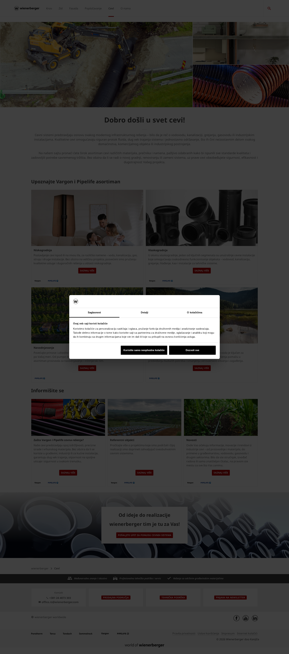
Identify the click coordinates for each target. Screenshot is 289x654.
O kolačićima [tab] (194, 312)
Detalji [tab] (144, 312)
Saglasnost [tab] (94, 312)
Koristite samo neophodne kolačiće (144, 350)
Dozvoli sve (192, 350)
